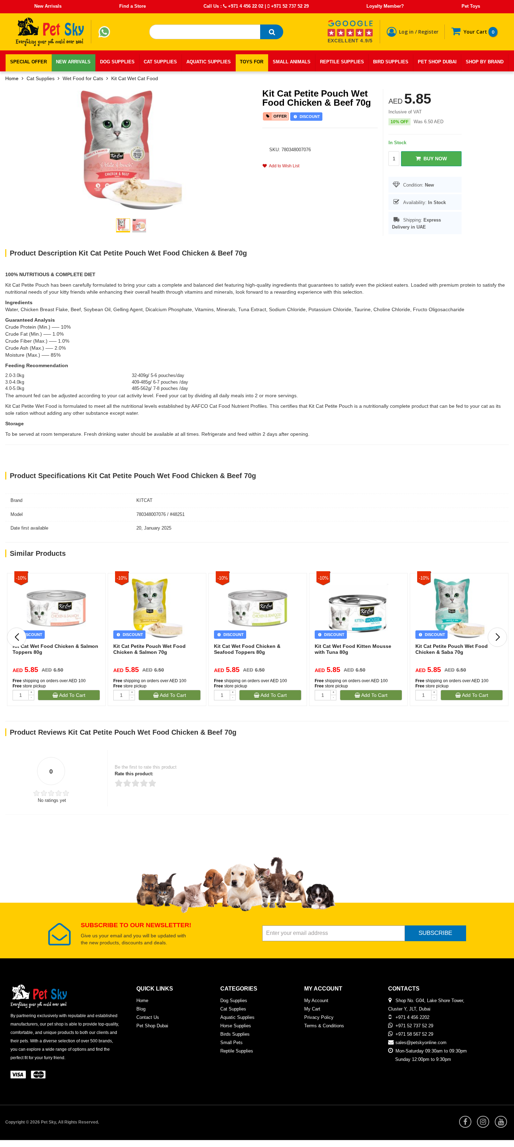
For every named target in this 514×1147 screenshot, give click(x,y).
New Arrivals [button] (73, 61)
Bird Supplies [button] (390, 61)
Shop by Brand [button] (485, 61)
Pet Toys (471, 6)
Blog (140, 1009)
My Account (316, 1000)
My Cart (312, 1009)
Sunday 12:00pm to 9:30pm (423, 1059)
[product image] (131, 149)
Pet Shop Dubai (152, 1025)
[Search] (271, 32)
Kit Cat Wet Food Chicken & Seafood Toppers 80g (247, 649)
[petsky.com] (50, 32)
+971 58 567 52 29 (414, 1034)
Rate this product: (134, 773)
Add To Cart (71, 695)
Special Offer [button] (28, 61)
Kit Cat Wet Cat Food (134, 78)
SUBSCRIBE (435, 933)
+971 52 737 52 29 (289, 6)
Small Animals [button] (291, 61)
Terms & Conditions (324, 1025)
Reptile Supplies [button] (342, 61)
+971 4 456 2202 (412, 1017)
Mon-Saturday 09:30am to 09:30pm (431, 1051)
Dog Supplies (233, 1000)
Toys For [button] (251, 61)
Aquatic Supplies (237, 1017)
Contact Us (147, 1017)
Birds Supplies (235, 1034)
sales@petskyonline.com (421, 1042)
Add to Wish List (283, 165)
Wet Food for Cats (83, 78)
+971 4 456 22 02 (245, 6)
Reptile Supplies (236, 1051)
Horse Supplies (235, 1025)
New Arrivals (48, 6)
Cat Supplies (41, 78)
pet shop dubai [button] (437, 61)
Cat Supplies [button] (160, 61)
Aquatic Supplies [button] (208, 61)
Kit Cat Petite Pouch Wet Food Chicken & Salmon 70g (149, 649)
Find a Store (132, 6)
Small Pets (231, 1042)
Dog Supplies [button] (117, 61)
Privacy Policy (319, 1017)
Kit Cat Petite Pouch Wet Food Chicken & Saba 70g (451, 649)
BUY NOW (434, 158)
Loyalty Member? (385, 6)
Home (12, 78)
